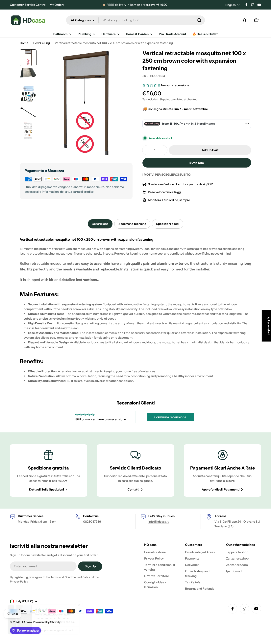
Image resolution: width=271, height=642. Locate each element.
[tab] (100, 224)
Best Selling (41, 43)
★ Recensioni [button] (269, 325)
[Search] (199, 20)
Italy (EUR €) (24, 601)
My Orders (57, 5)
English (230, 4)
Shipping (165, 99)
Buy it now (196, 163)
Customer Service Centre (28, 5)
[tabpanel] (135, 309)
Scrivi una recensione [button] (170, 417)
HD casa (26, 622)
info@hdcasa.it (158, 521)
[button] (151, 85)
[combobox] (135, 20)
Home (24, 43)
